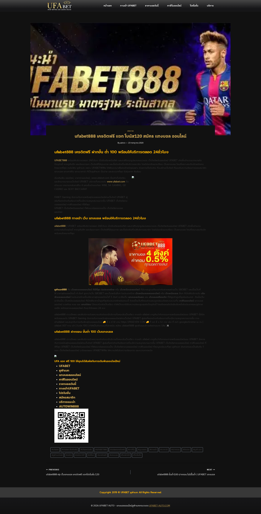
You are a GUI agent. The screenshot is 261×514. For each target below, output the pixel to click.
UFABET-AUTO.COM (159, 506)
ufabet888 (60, 226)
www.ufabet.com (116, 181)
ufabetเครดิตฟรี (117, 449)
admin (122, 142)
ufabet (55, 449)
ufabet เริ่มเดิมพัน (69, 449)
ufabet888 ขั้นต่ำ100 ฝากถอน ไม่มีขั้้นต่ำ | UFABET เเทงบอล (186, 472)
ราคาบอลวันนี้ (152, 6)
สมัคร (69, 455)
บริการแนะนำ (67, 402)
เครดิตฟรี (101, 455)
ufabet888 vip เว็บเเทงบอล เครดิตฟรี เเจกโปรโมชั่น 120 (72, 472)
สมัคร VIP (80, 455)
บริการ (210, 6)
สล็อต (91, 455)
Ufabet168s (86, 449)
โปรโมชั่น (194, 6)
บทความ (130, 131)
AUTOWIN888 (69, 406)
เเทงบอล (114, 455)
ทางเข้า (153, 449)
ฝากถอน (175, 449)
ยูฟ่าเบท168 (57, 455)
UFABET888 (60, 160)
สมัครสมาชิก (67, 397)
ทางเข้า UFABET (128, 6)
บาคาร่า (164, 449)
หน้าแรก (108, 6)
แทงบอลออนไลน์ (70, 375)
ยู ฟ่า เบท (197, 449)
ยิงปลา (186, 449)
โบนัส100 (125, 455)
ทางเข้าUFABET (69, 388)
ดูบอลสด (142, 449)
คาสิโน (131, 449)
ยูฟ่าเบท (64, 370)
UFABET (64, 366)
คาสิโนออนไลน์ (174, 6)
